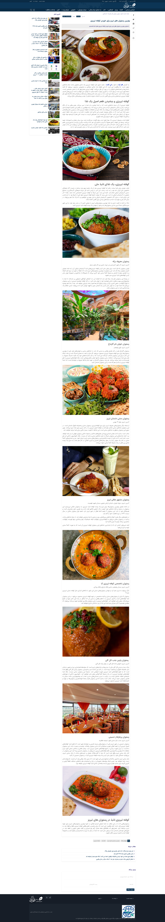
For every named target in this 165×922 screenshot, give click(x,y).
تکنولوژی (73, 10)
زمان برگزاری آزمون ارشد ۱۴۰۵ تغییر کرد (123, 854)
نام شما (131, 884)
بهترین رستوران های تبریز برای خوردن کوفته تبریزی (110, 20)
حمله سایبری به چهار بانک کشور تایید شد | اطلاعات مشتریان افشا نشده (39, 67)
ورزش (116, 10)
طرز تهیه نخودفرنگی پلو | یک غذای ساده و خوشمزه (40, 121)
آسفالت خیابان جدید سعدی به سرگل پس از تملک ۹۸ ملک (39, 97)
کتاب (104, 10)
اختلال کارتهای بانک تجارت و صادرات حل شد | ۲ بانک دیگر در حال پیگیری (114, 859)
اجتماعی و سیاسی (130, 10)
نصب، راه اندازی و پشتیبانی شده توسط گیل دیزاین (41, 912)
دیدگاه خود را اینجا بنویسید (126, 876)
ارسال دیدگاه (130, 890)
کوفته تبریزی (97, 841)
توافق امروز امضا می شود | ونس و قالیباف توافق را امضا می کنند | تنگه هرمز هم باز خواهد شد (109, 856)
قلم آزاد (120, 85)
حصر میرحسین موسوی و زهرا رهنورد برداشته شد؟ (40, 50)
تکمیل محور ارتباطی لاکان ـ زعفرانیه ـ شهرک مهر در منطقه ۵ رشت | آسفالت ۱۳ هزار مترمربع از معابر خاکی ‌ (39, 91)
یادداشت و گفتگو (51, 10)
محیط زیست (65, 10)
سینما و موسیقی (82, 10)
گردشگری (110, 10)
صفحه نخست (42, 1)
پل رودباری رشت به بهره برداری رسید (39, 82)
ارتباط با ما (35, 1)
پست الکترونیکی (93, 884)
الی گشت (108, 85)
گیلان (58, 10)
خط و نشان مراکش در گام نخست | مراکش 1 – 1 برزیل (40, 74)
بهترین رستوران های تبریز (113, 841)
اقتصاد (121, 10)
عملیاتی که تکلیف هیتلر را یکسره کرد (39, 128)
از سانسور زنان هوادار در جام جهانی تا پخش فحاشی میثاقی (39, 58)
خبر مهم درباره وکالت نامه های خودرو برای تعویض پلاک (119, 851)
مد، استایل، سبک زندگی (95, 10)
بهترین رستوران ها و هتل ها (114, 14)
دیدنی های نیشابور (42, 112)
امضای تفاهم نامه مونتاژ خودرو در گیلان (39, 105)
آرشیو (31, 1)
